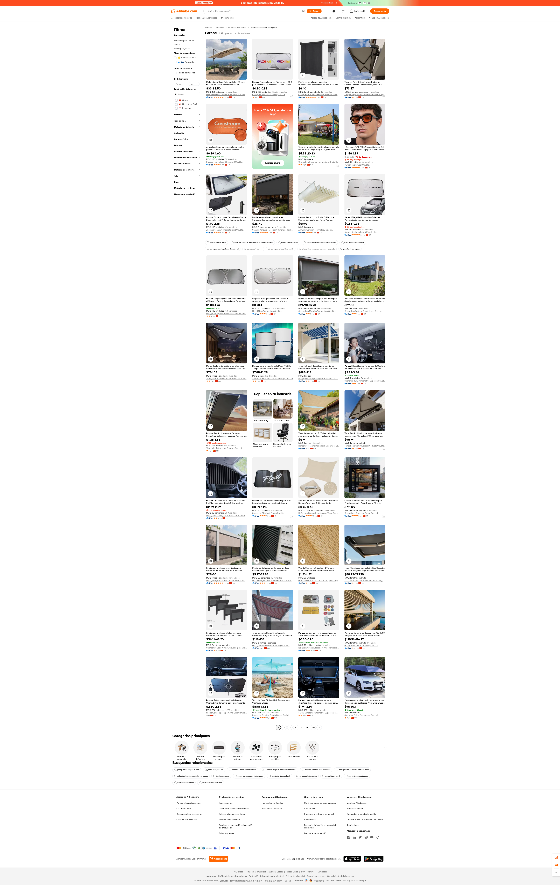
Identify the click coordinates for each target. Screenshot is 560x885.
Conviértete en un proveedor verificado (365, 819)
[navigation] (187, 377)
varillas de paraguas (185, 783)
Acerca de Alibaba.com (187, 797)
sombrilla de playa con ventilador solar (280, 770)
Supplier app (298, 859)
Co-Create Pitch (183, 808)
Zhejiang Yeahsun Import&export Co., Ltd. (225, 230)
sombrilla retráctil (332, 776)
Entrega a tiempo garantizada (232, 814)
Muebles (220, 27)
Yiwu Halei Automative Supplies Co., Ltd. (224, 448)
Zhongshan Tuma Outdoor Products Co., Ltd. (226, 378)
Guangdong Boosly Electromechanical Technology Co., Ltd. (226, 580)
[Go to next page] (319, 727)
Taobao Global (292, 872)
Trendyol (311, 872)
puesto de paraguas (351, 249)
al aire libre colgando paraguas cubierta (318, 249)
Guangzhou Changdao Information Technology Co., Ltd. (226, 515)
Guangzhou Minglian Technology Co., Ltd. (317, 311)
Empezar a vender (355, 808)
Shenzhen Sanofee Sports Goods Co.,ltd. (270, 715)
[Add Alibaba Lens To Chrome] (218, 859)
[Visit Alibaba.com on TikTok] (377, 837)
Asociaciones (353, 825)
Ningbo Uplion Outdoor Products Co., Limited (226, 94)
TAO (303, 872)
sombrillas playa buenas (358, 776)
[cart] (343, 11)
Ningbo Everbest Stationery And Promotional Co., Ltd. (318, 648)
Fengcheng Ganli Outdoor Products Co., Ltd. (364, 94)
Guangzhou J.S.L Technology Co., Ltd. (361, 645)
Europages (322, 872)
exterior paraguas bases (212, 783)
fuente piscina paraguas (354, 242)
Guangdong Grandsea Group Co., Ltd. (361, 513)
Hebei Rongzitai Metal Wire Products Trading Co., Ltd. (272, 580)
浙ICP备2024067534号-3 (354, 880)
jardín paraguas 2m (215, 770)
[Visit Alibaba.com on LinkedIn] (354, 837)
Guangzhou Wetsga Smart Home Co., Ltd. (363, 311)
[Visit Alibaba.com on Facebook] (348, 837)
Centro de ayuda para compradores (320, 803)
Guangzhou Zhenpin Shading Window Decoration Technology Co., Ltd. (318, 94)
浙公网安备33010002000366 (327, 880)
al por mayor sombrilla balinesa (250, 776)
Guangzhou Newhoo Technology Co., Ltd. (270, 645)
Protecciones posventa (229, 819)
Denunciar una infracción (315, 833)
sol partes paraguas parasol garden (321, 242)
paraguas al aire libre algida (282, 249)
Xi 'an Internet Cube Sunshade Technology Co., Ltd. (364, 580)
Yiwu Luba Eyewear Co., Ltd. (357, 165)
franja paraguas (222, 776)
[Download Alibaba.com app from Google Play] (374, 859)
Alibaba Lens (190, 859)
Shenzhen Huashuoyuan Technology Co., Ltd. (272, 378)
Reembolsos (310, 819)
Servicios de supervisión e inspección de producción (236, 826)
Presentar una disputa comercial (319, 814)
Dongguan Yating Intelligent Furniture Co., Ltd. (318, 378)
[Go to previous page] (272, 727)
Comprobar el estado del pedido (361, 814)
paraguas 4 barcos (254, 249)
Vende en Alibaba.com (357, 803)
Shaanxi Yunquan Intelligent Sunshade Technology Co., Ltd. (272, 230)
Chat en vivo (309, 808)
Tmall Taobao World (265, 872)
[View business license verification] (306, 880)
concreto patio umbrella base (244, 770)
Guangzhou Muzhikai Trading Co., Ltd (268, 94)
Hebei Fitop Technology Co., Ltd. (267, 311)
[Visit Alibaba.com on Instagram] (366, 837)
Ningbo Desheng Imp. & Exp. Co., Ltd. (361, 232)
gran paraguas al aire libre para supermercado (254, 242)
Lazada (280, 872)
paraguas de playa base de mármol (224, 249)
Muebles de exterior (237, 27)
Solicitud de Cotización (272, 808)
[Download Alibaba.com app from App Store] (352, 859)
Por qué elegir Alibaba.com (188, 803)
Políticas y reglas (226, 833)
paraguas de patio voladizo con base (354, 770)
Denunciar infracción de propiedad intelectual (320, 826)
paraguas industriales (308, 776)
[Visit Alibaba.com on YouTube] (372, 837)
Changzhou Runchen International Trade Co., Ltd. (318, 162)
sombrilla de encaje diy (281, 776)
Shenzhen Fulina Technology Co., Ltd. (361, 715)
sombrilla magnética (289, 242)
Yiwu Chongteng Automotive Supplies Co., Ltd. (318, 713)
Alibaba (208, 27)
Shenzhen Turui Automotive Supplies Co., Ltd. (364, 381)
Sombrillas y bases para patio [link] (264, 27)
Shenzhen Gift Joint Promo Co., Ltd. (268, 513)
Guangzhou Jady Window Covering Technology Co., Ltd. (226, 648)
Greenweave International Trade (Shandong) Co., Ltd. (318, 580)
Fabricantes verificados (272, 803)
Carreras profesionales (186, 819)
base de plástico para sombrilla (317, 770)
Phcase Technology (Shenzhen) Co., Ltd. (224, 162)
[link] (556, 857)
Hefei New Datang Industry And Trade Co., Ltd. (318, 513)
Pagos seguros (225, 803)
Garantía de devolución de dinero (234, 808)
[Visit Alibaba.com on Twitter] (360, 837)
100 (313, 727)
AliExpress (238, 872)
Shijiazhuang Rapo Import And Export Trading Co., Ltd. (226, 713)
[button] (304, 11)
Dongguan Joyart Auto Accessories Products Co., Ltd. (226, 313)
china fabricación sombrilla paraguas (192, 776)
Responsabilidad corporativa (189, 814)
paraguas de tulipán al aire (188, 770)
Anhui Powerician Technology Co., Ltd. (315, 230)
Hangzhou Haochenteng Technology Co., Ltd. (318, 446)
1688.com (250, 872)
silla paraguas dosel (218, 242)
